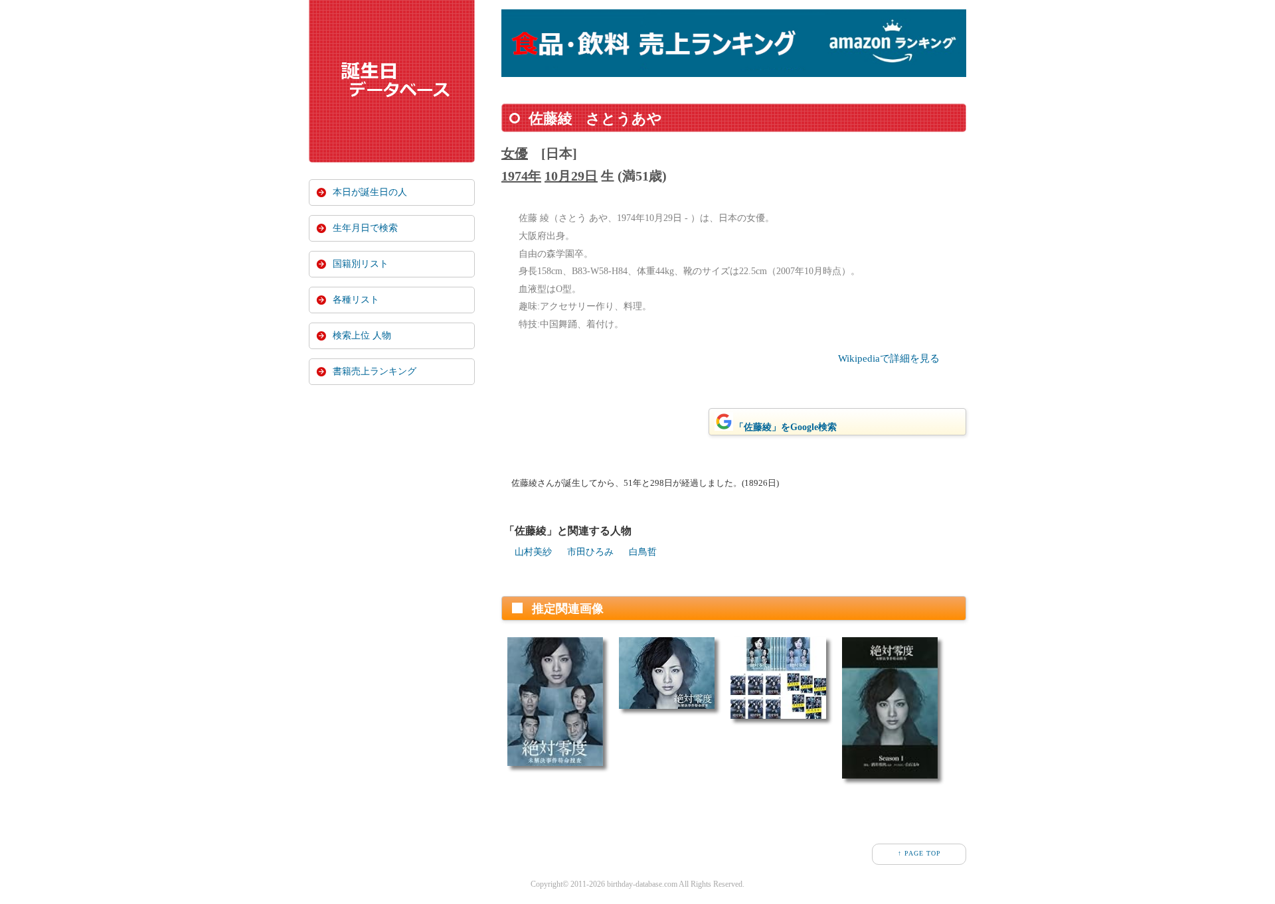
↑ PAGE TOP (919, 853)
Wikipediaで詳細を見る (889, 358)
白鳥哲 (643, 552)
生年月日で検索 (365, 228)
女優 (514, 153)
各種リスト (356, 300)
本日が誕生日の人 (370, 192)
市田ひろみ (590, 552)
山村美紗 (533, 552)
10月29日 (571, 176)
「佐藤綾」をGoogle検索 (785, 427)
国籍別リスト (360, 264)
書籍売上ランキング (374, 371)
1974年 (521, 176)
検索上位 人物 (362, 335)
